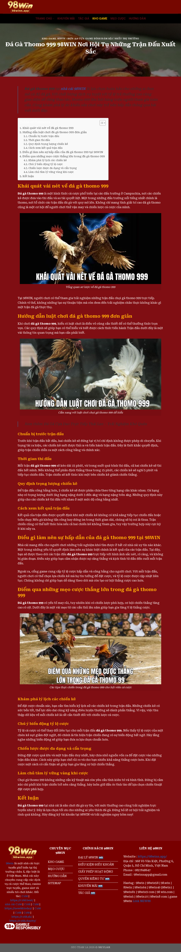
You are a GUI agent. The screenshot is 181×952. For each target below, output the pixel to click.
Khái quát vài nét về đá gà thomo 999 (48, 128)
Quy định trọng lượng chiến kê (48, 144)
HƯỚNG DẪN (137, 18)
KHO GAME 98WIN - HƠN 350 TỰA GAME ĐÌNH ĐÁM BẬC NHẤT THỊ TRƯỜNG (90, 38)
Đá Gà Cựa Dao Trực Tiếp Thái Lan (73, 424)
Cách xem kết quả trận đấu (45, 147)
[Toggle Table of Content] (101, 123)
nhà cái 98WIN (73, 89)
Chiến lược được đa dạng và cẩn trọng (52, 168)
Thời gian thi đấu (39, 140)
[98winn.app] (20, 7)
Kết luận (28, 176)
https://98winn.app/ (152, 856)
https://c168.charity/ (22, 920)
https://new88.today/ (18, 908)
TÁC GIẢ (83, 18)
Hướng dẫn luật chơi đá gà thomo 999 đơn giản (54, 132)
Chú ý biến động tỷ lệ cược (45, 164)
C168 (25, 896)
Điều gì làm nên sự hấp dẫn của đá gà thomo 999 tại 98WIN (62, 152)
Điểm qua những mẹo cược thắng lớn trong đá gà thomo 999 (63, 156)
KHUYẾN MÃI (66, 18)
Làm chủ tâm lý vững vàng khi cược (51, 172)
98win (10, 863)
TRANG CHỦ (43, 18)
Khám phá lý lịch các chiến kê (47, 160)
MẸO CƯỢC (118, 18)
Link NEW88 (142, 901)
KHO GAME (99, 18)
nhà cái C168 (13, 904)
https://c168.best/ (22, 900)
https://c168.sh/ (21, 916)
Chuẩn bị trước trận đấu (43, 136)
